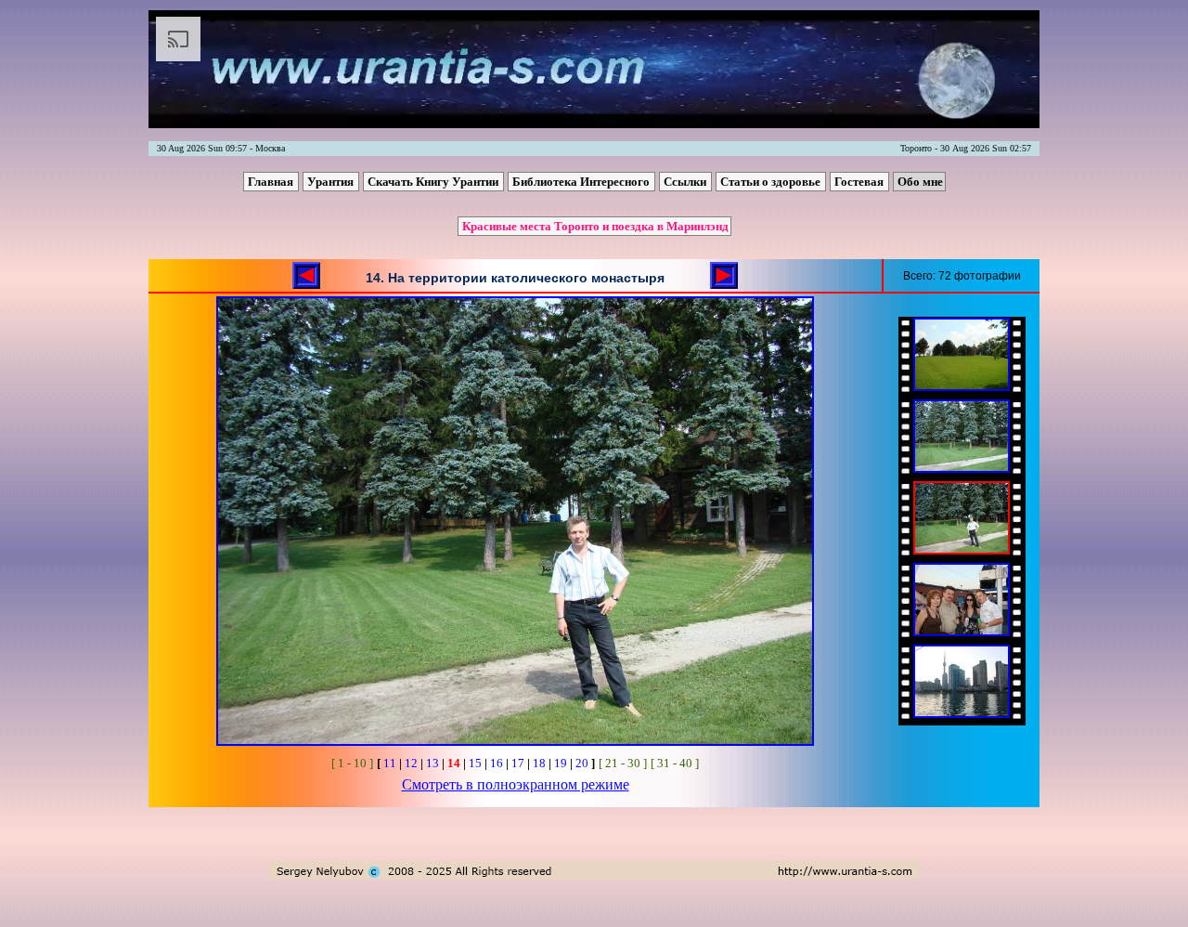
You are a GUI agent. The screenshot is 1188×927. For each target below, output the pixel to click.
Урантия (331, 182)
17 (518, 763)
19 (560, 763)
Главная (272, 182)
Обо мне (920, 182)
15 (475, 763)
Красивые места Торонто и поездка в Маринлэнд (595, 226)
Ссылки (686, 182)
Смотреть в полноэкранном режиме (515, 784)
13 (432, 763)
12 (411, 763)
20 (582, 763)
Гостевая (860, 182)
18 (539, 763)
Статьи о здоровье (771, 182)
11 (390, 763)
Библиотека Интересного (582, 182)
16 (496, 763)
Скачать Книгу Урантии (434, 182)
